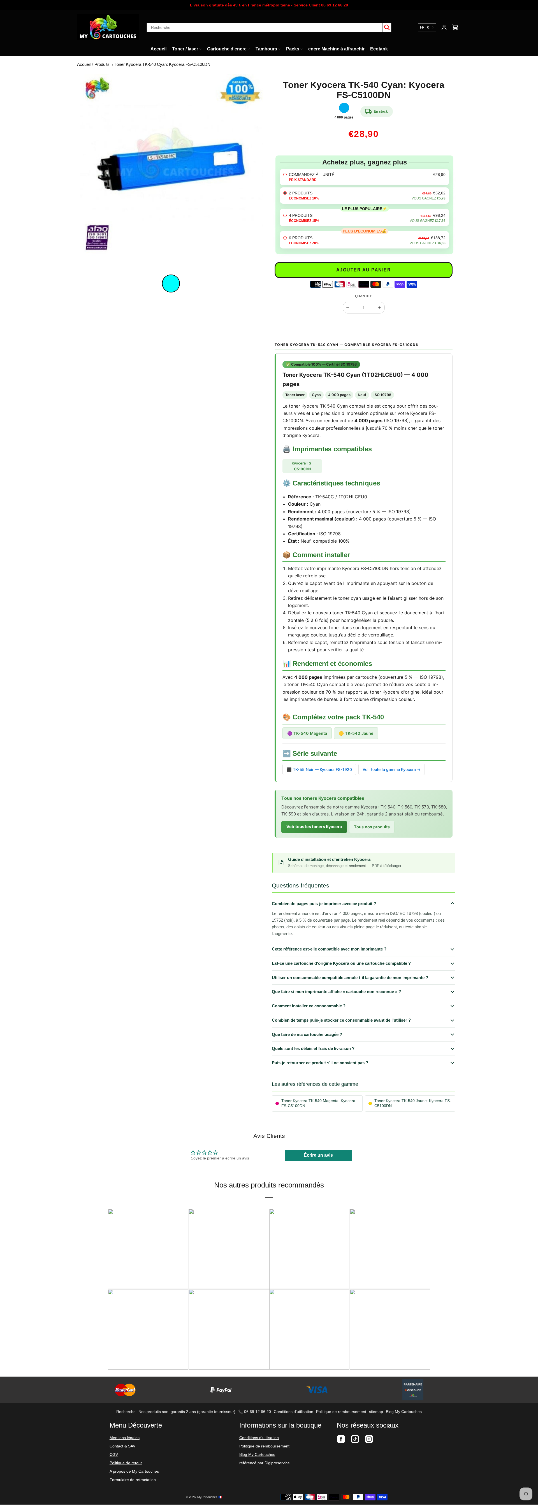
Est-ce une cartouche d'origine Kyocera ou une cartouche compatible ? (341, 963)
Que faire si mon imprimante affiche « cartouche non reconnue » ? (336, 991)
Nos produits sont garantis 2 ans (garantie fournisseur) (186, 1411)
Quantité (363, 296)
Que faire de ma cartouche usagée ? (307, 1034)
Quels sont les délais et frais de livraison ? (313, 1048)
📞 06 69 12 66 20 (254, 1411)
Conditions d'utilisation (293, 1411)
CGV (114, 1454)
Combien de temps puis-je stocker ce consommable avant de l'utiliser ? (341, 1020)
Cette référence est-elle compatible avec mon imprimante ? (329, 949)
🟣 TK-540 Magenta (307, 733)
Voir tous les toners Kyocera (314, 826)
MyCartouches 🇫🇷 (209, 1497)
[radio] (364, 177)
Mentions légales (125, 1437)
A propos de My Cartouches (134, 1471)
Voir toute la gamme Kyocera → (392, 769)
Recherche (126, 1411)
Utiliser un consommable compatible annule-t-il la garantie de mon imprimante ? (350, 977)
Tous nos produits (372, 826)
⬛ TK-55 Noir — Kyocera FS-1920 (319, 769)
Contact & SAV (122, 1446)
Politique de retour (126, 1463)
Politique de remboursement (341, 1411)
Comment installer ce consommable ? (308, 1005)
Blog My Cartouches (404, 1411)
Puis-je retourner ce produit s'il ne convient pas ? (320, 1062)
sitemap (376, 1411)
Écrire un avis (318, 1155)
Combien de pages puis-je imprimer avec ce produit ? (324, 903)
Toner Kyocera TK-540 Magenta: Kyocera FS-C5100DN (318, 1103)
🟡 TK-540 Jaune (356, 733)
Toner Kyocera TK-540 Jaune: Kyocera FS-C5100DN (412, 1103)
